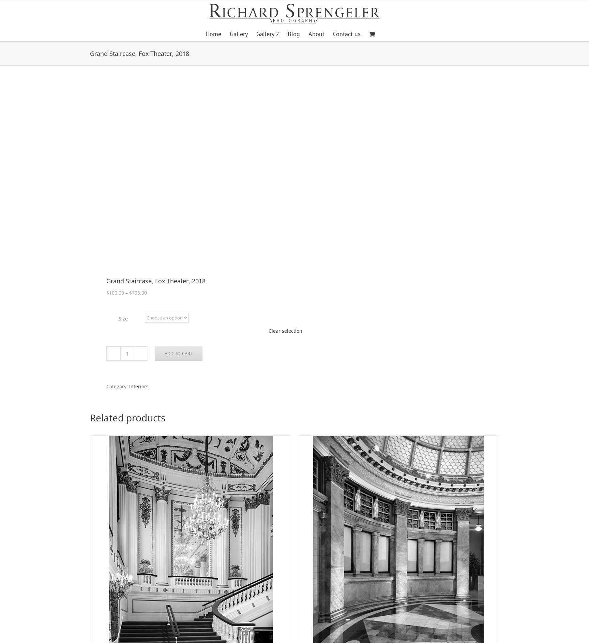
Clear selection (285, 331)
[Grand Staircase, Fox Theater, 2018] (188, 172)
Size (123, 318)
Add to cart (179, 353)
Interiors (139, 386)
